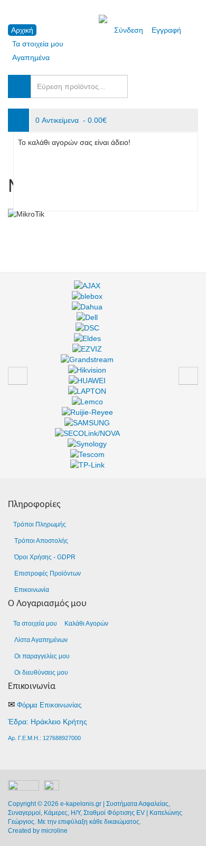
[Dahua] (87, 307)
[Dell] (87, 317)
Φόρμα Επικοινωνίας (49, 705)
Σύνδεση (128, 30)
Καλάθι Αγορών (86, 623)
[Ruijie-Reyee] (87, 412)
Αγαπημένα (31, 57)
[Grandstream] (87, 359)
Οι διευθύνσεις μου (41, 672)
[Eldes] (87, 338)
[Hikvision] (87, 370)
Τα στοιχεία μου (37, 44)
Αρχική (22, 30)
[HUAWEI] (87, 380)
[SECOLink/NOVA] (87, 433)
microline (54, 830)
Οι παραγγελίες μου (42, 656)
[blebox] (87, 296)
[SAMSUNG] (87, 423)
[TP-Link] (87, 465)
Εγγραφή (166, 30)
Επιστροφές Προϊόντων (47, 573)
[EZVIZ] (87, 349)
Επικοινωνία (31, 590)
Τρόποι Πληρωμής (39, 524)
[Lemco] (87, 401)
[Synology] (87, 444)
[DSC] (87, 328)
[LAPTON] (87, 391)
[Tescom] (87, 454)
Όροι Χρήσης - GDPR (45, 557)
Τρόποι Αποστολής (41, 540)
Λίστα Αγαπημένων (41, 640)
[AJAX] (87, 285)
